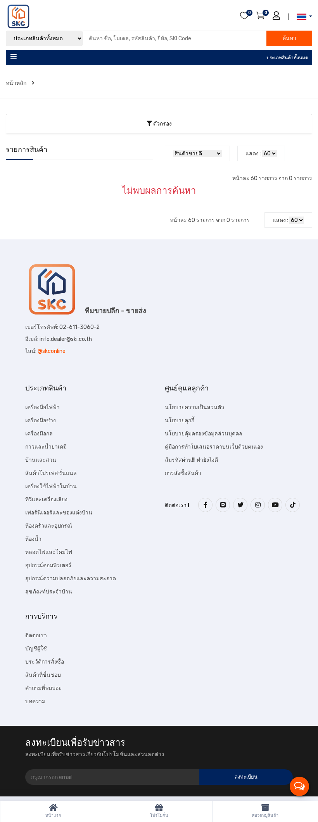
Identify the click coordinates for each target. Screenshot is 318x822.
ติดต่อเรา (36, 635)
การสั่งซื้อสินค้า (183, 473)
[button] (302, 17)
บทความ (35, 701)
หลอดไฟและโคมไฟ (48, 552)
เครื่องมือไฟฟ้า (42, 407)
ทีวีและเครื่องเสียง (46, 499)
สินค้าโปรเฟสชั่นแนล (51, 473)
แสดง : (253, 153)
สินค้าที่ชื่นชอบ (43, 675)
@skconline (52, 351)
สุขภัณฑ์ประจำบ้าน (48, 591)
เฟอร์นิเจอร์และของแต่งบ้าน (58, 512)
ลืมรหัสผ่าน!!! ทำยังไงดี (191, 460)
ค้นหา (289, 38)
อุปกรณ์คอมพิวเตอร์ (48, 565)
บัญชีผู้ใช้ (36, 648)
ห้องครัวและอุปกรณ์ (48, 526)
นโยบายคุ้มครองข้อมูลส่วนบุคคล (203, 433)
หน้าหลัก (17, 83)
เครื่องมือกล (39, 433)
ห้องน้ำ (33, 539)
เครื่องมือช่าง (40, 420)
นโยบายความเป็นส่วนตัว (194, 407)
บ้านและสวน (40, 460)
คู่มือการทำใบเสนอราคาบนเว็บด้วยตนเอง (214, 447)
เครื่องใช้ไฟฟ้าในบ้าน (51, 486)
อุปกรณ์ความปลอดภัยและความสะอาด (70, 578)
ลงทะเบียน (246, 777)
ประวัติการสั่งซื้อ (44, 662)
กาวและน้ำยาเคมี (46, 447)
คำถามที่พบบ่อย (43, 688)
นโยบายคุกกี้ (179, 420)
